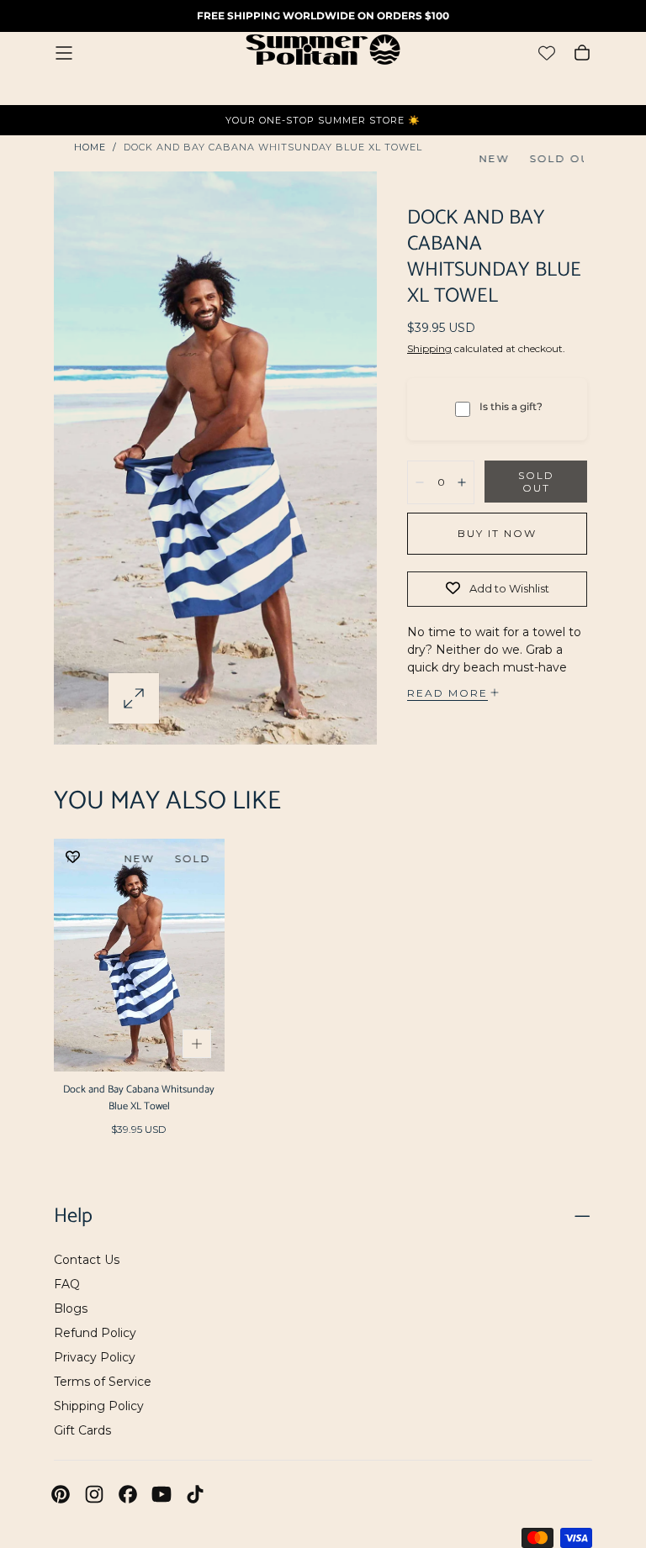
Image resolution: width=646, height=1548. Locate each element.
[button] (64, 53)
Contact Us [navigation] (86, 1259)
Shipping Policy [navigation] (99, 1406)
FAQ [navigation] (67, 1284)
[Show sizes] (197, 1043)
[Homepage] (323, 52)
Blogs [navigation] (70, 1308)
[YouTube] (161, 1494)
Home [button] (90, 147)
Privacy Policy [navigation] (94, 1357)
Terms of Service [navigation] (102, 1381)
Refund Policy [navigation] (95, 1332)
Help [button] (73, 1216)
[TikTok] (195, 1494)
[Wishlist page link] (546, 53)
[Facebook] (128, 1494)
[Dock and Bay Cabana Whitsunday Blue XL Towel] (139, 955)
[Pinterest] (60, 1494)
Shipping (429, 348)
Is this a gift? (511, 406)
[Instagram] (94, 1494)
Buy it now (497, 533)
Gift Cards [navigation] (82, 1430)
